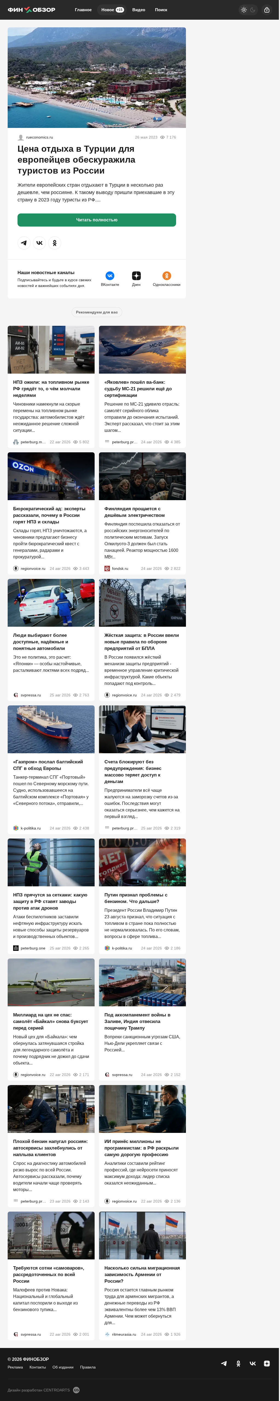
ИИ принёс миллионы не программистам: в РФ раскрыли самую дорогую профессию (141, 1148)
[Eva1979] (20, 137)
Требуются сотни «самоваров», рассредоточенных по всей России (48, 1274)
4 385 (175, 442)
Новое (111, 9)
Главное (83, 9)
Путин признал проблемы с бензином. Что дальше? (135, 898)
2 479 (175, 695)
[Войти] (266, 9)
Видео (138, 9)
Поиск (161, 9)
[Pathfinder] (107, 1334)
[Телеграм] (224, 1363)
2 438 (84, 828)
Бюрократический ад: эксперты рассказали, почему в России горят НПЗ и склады (49, 515)
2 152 (175, 1074)
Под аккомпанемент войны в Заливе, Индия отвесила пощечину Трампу (137, 1021)
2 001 (84, 1334)
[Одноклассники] (238, 1363)
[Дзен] (266, 1363)
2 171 (84, 1074)
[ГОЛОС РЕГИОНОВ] (16, 568)
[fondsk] (107, 568)
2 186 (175, 948)
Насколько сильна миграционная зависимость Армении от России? (142, 1274)
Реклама (15, 1367)
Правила (88, 1367)
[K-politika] (16, 828)
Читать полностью (97, 220)
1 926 (175, 1334)
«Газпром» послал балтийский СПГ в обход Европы (48, 765)
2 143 (84, 1201)
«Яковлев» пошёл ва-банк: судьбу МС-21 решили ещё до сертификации (138, 389)
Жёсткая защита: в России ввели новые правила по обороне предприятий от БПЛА (141, 642)
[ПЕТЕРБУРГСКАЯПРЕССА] (107, 442)
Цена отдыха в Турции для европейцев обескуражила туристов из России (76, 159)
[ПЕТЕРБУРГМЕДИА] (16, 442)
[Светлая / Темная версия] (248, 9)
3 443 (84, 568)
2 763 (84, 695)
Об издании (63, 1367)
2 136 (175, 1201)
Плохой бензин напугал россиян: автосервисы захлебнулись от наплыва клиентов (50, 1148)
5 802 (84, 442)
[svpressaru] (16, 695)
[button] (24, 243)
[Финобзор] (31, 9)
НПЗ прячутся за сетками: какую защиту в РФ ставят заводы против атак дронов (50, 901)
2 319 (175, 828)
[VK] (252, 1363)
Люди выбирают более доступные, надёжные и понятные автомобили (40, 642)
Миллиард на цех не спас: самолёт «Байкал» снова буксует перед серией (50, 1021)
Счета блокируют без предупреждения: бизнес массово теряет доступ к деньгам (132, 771)
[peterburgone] (16, 948)
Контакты (38, 1367)
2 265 (84, 948)
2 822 (175, 568)
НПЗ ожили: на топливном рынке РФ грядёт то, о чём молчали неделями (51, 389)
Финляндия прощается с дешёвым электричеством (134, 512)
